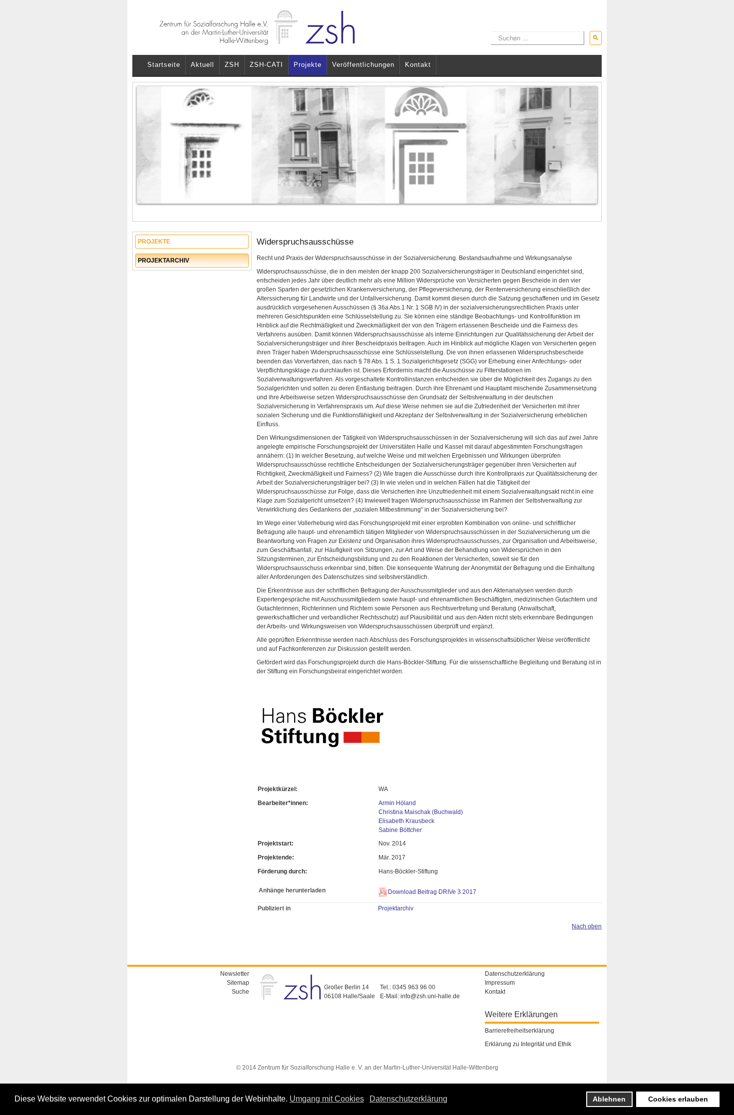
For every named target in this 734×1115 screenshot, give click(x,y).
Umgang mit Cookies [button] (327, 1099)
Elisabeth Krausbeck (406, 821)
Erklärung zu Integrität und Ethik (528, 1044)
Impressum (500, 982)
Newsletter (234, 973)
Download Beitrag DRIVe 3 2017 (432, 891)
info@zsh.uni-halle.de (430, 996)
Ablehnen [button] (609, 1099)
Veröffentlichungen (363, 64)
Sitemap (238, 982)
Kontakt (418, 64)
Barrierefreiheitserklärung (519, 1030)
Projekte (308, 64)
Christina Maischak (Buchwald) (420, 812)
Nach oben (587, 926)
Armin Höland (397, 803)
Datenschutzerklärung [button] (408, 1099)
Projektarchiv (163, 260)
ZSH (232, 64)
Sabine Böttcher (400, 830)
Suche (240, 991)
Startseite (163, 64)
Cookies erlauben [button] (678, 1099)
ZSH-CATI (266, 64)
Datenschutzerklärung (515, 973)
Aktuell (202, 64)
